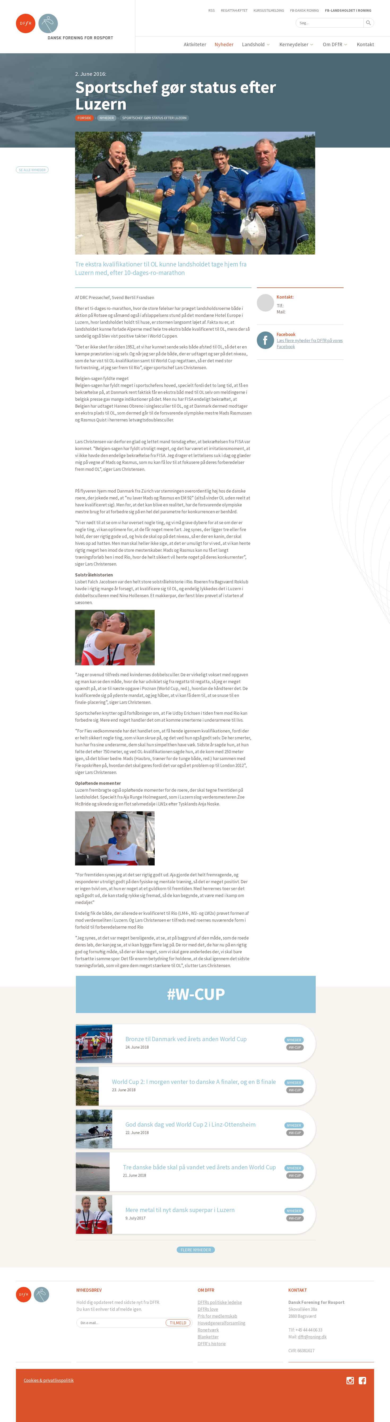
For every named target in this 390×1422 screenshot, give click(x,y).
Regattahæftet (234, 10)
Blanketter (208, 1337)
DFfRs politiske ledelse (220, 1302)
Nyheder (224, 44)
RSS (212, 10)
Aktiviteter (195, 44)
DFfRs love (208, 1309)
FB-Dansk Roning (304, 10)
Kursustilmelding (269, 10)
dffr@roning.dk (312, 1337)
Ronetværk (208, 1330)
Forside (84, 117)
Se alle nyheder (32, 169)
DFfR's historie (212, 1344)
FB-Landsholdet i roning (348, 10)
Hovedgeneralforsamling (221, 1323)
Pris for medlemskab (217, 1316)
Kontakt (365, 44)
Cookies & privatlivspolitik (49, 1380)
